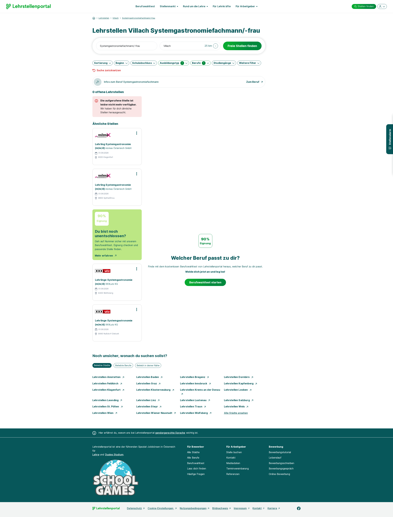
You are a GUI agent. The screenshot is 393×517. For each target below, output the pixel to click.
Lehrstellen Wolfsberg (194, 412)
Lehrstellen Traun (191, 406)
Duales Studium (114, 454)
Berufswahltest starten (205, 282)
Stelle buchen (234, 452)
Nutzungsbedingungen (193, 508)
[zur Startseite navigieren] (93, 18)
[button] (211, 46)
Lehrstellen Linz (146, 400)
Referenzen (233, 474)
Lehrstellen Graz (147, 383)
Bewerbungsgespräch (281, 468)
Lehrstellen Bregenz (193, 377)
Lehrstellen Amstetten (106, 377)
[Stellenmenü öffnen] (136, 133)
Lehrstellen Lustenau (193, 400)
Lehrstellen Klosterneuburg (153, 389)
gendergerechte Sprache (170, 432)
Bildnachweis (220, 508)
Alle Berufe (193, 457)
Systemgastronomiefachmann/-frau (138, 18)
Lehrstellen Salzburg (237, 400)
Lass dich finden (196, 468)
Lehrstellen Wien (103, 412)
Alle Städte (193, 452)
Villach (116, 18)
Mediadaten (233, 463)
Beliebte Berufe (123, 365)
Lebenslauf (275, 457)
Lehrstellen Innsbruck (194, 383)
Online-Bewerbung (279, 474)
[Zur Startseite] (28, 6)
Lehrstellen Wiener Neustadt (154, 412)
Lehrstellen (104, 18)
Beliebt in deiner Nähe (148, 365)
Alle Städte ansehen (236, 412)
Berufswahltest (145, 6)
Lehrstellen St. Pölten (106, 406)
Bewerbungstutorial (280, 452)
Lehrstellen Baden (148, 377)
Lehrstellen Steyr (147, 406)
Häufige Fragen (196, 474)
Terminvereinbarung (237, 468)
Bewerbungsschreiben (281, 463)
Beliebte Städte (102, 365)
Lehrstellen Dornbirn (237, 377)
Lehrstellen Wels (234, 406)
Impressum (240, 508)
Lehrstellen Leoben (236, 389)
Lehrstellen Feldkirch (105, 383)
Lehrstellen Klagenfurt (106, 389)
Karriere (272, 508)
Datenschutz (134, 508)
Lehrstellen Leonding (105, 400)
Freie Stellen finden (242, 46)
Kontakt (230, 457)
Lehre (95, 454)
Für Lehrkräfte (222, 6)
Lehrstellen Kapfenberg (239, 383)
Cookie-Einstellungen (161, 508)
